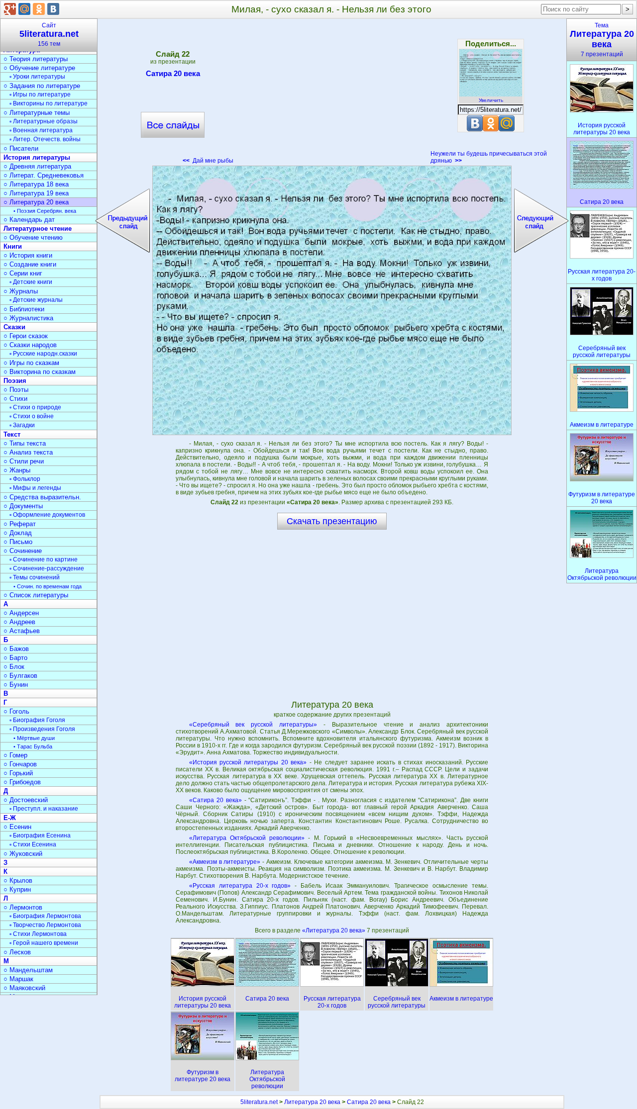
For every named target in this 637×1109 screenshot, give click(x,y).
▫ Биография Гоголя (37, 720)
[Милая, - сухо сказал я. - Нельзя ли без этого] (332, 300)
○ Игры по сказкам (31, 363)
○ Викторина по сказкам (39, 371)
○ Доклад (17, 533)
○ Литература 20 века (36, 202)
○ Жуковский (22, 853)
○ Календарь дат (29, 219)
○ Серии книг (22, 273)
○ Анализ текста (28, 452)
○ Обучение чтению (33, 237)
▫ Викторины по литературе (48, 103)
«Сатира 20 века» (215, 800)
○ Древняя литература (37, 166)
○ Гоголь (16, 711)
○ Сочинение (22, 550)
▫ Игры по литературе (40, 94)
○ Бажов (16, 648)
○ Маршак (18, 979)
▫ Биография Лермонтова (45, 916)
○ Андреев (19, 622)
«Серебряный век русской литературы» (253, 724)
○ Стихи (15, 398)
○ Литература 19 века (36, 193)
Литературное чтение (37, 228)
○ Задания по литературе (41, 86)
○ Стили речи (23, 461)
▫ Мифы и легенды (35, 487)
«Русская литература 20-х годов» (240, 885)
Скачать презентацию (332, 521)
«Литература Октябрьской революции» (247, 837)
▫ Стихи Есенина (32, 844)
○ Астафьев (21, 631)
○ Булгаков (20, 675)
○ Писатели (20, 148)
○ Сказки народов (30, 345)
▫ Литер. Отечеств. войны (45, 139)
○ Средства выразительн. (42, 497)
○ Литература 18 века (36, 184)
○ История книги (27, 255)
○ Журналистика (28, 318)
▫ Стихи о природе (35, 407)
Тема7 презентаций (602, 40)
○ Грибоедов (22, 782)
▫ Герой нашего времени (43, 942)
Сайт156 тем (49, 34)
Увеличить (491, 100)
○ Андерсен (21, 613)
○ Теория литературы (35, 59)
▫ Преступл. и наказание (43, 808)
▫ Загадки (22, 425)
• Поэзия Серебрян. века (44, 211)
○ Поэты (15, 389)
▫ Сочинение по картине (43, 559)
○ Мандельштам (28, 970)
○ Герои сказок (25, 336)
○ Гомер (15, 755)
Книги (12, 246)
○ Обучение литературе (39, 68)
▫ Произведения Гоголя (42, 729)
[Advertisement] (332, 94)
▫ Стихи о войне (31, 416)
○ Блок (13, 666)
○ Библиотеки (23, 309)
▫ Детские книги (30, 281)
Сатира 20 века (173, 73)
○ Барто (15, 657)
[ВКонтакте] (53, 9)
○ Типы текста (24, 443)
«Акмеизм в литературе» (225, 861)
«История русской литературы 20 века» (248, 762)
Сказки (14, 327)
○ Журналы (20, 291)
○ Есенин (17, 827)
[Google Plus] (10, 9)
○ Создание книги (29, 264)
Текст (11, 434)
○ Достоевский (25, 800)
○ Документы (23, 506)
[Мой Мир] (24, 9)
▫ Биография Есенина (40, 835)
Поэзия (14, 380)
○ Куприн (17, 889)
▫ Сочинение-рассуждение (46, 568)
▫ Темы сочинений (34, 577)
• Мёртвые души (34, 738)
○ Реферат (19, 524)
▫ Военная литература (41, 130)
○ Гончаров (20, 764)
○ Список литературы (35, 595)
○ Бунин (15, 684)
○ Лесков (17, 952)
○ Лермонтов (22, 907)
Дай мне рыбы (208, 160)
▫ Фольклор (24, 478)
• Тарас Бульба (32, 746)
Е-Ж (9, 818)
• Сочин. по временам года (47, 586)
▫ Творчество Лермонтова (45, 925)
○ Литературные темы (36, 112)
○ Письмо (17, 542)
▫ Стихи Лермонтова (38, 933)
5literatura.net (259, 1102)
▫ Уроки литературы (37, 76)
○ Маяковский (24, 988)
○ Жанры (16, 470)
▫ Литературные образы (43, 121)
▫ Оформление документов (47, 514)
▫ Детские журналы (36, 299)
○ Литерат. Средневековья (43, 175)
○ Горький (18, 773)
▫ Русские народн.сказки (43, 353)
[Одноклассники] (39, 9)
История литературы (36, 157)
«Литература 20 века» (334, 930)
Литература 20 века (312, 1102)
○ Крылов (17, 880)
